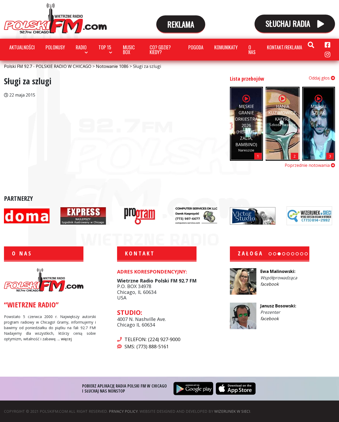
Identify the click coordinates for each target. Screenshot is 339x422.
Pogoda (195, 47)
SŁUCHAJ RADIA (289, 23)
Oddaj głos (320, 78)
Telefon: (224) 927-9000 (152, 339)
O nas (252, 49)
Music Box (129, 49)
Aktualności (22, 47)
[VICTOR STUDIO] (252, 215)
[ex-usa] (83, 215)
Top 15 (105, 47)
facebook (269, 284)
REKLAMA (180, 24)
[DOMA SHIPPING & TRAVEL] (27, 215)
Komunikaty (226, 47)
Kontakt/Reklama (284, 47)
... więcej (64, 338)
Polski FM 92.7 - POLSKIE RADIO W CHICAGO (55, 18)
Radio (81, 47)
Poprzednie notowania (308, 165)
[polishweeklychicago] (140, 215)
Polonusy (55, 47)
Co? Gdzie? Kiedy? (160, 49)
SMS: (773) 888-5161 (146, 346)
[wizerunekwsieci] (309, 215)
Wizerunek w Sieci (232, 411)
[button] (270, 253)
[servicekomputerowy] (196, 215)
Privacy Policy (123, 411)
